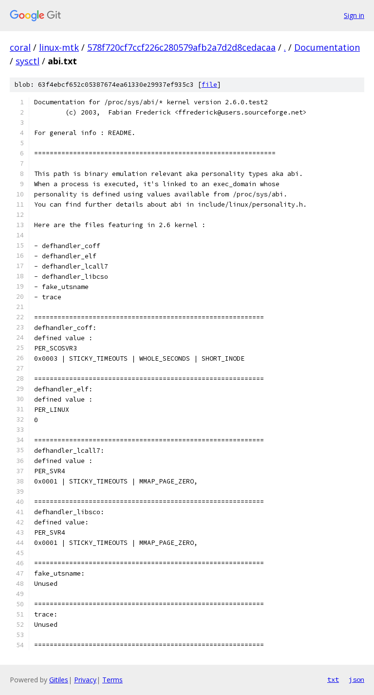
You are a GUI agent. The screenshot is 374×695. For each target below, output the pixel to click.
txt (333, 679)
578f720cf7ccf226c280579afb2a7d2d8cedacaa (181, 47)
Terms (112, 679)
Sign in (354, 15)
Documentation (327, 47)
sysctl (27, 61)
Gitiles (58, 679)
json (356, 679)
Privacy (85, 679)
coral (20, 47)
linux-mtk (59, 47)
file (209, 84)
